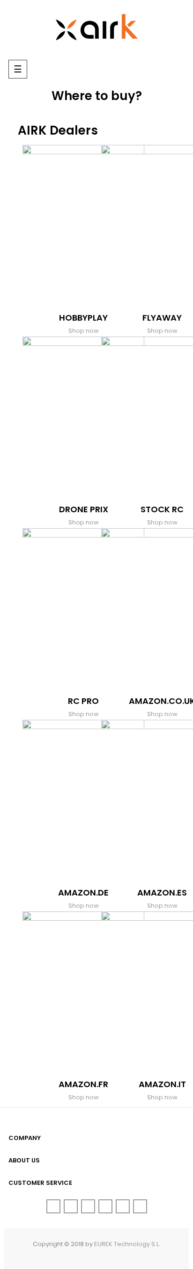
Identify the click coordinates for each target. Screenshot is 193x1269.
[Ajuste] (175, 70)
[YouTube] (105, 1206)
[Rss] (88, 1206)
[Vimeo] (123, 1206)
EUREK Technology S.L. (127, 1244)
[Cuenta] (156, 70)
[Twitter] (71, 1206)
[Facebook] (53, 1206)
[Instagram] (140, 1206)
